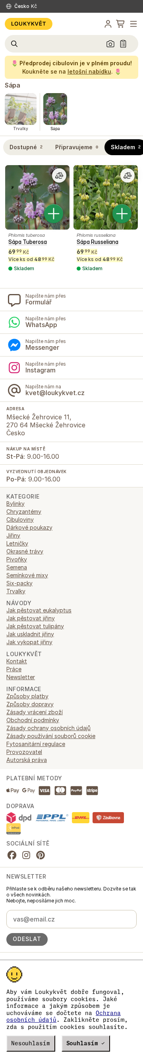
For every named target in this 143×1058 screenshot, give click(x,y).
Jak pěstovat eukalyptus (39, 610)
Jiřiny (13, 535)
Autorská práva (26, 759)
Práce (13, 669)
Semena (16, 567)
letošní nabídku (89, 71)
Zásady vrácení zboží (34, 712)
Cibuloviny (20, 519)
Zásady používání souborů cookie (50, 736)
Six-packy (19, 583)
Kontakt (16, 661)
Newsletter (20, 677)
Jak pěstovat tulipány (35, 626)
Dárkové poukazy (29, 527)
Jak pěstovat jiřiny (30, 618)
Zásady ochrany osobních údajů (48, 728)
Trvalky (15, 591)
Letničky (17, 543)
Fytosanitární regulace (35, 743)
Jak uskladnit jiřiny (30, 634)
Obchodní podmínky (32, 720)
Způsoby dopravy (30, 704)
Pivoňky (16, 559)
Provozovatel (24, 751)
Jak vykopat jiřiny (29, 642)
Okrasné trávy (24, 551)
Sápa (12, 85)
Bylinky (15, 503)
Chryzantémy (23, 511)
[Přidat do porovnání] (59, 175)
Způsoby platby (27, 696)
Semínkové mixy (27, 575)
